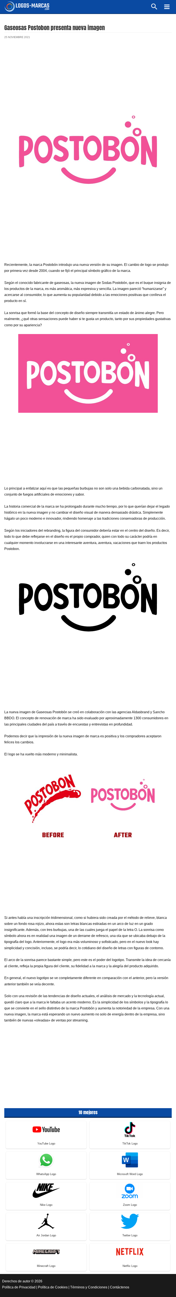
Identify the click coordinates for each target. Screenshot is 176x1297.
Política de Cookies (53, 1287)
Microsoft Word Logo (130, 1174)
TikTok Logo (130, 1143)
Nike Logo (46, 1204)
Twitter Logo (129, 1235)
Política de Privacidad (18, 1287)
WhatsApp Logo (46, 1174)
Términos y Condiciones (88, 1287)
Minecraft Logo (46, 1266)
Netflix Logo (130, 1266)
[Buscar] (154, 8)
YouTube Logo (46, 1143)
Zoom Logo (130, 1204)
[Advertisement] (88, 78)
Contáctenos (119, 1287)
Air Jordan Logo (46, 1235)
